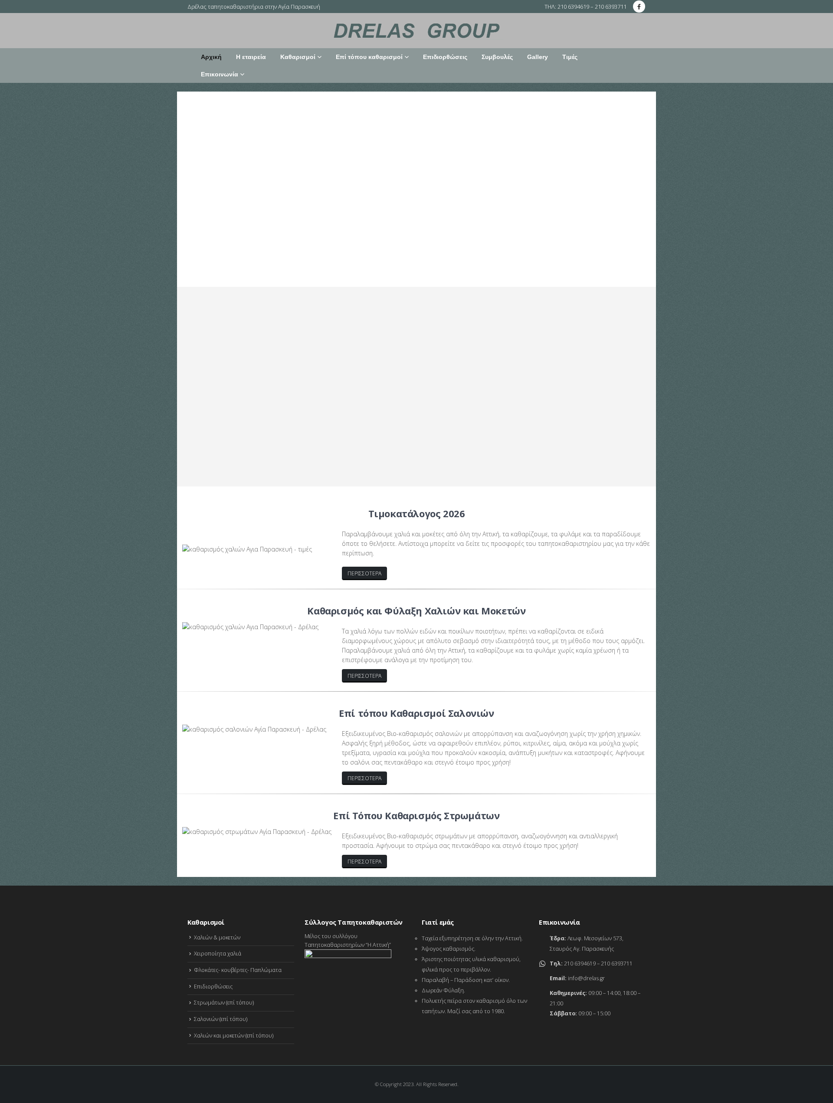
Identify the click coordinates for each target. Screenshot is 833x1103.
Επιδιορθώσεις (445, 56)
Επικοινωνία (219, 74)
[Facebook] (639, 6)
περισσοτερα (364, 573)
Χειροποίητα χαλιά (217, 953)
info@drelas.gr (586, 978)
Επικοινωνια (209, 449)
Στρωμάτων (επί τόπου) (224, 1002)
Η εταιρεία (251, 56)
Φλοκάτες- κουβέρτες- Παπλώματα (238, 970)
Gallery (537, 56)
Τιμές (569, 56)
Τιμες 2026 (320, 449)
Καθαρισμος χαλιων (267, 449)
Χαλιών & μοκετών (217, 937)
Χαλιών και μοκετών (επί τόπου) (233, 1035)
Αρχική (211, 56)
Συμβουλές (497, 56)
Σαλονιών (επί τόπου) (220, 1019)
